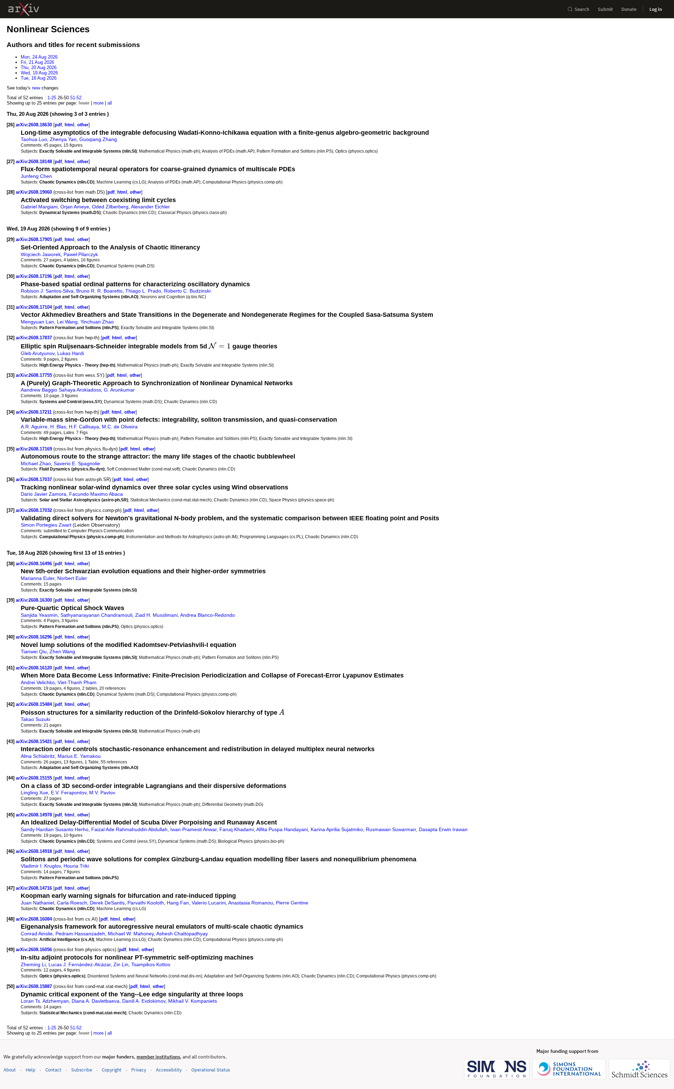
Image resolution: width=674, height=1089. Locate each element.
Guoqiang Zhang (98, 139)
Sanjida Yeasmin (39, 615)
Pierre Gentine (292, 903)
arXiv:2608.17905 (34, 239)
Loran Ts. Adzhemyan (45, 1001)
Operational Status (210, 1070)
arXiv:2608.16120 (34, 667)
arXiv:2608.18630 (34, 124)
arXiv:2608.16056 (34, 949)
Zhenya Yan (63, 139)
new (36, 88)
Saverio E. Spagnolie (77, 463)
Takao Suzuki (35, 719)
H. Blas (58, 426)
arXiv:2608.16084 (34, 919)
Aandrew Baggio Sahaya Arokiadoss (61, 390)
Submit (605, 9)
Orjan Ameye (74, 206)
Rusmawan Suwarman (391, 829)
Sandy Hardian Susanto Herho (54, 829)
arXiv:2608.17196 (34, 276)
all (109, 103)
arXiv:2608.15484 (34, 704)
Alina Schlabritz (38, 756)
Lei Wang (67, 322)
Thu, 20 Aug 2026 (39, 67)
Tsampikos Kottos (150, 964)
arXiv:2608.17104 (34, 307)
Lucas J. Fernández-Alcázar (79, 964)
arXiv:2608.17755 (34, 375)
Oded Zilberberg (110, 206)
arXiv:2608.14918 (34, 851)
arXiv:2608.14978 (34, 814)
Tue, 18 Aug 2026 (39, 78)
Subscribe (81, 1070)
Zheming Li (33, 964)
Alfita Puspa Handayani (282, 829)
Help (30, 1070)
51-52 (75, 97)
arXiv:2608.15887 (34, 986)
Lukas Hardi (70, 353)
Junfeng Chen (36, 176)
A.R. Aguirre (34, 426)
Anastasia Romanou (250, 903)
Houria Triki (76, 866)
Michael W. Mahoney (131, 933)
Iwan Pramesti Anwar (193, 829)
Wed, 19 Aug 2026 (39, 72)
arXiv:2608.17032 (34, 510)
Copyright (111, 1070)
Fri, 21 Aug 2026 (37, 62)
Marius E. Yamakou (79, 756)
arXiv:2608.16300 (34, 600)
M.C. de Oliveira (120, 426)
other (82, 124)
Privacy (138, 1070)
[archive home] (23, 9)
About (10, 1070)
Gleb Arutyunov (37, 353)
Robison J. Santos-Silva (47, 291)
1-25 (51, 97)
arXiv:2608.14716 (34, 888)
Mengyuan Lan (37, 322)
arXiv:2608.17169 (34, 449)
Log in (655, 9)
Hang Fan (178, 903)
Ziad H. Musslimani (156, 615)
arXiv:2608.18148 (34, 161)
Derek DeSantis (107, 903)
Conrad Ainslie (37, 933)
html (69, 124)
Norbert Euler (72, 578)
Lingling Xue (34, 792)
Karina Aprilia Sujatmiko (337, 829)
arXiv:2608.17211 (34, 412)
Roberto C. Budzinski (187, 291)
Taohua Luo (34, 139)
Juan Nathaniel (37, 903)
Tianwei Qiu (34, 651)
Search (582, 9)
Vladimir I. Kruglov (41, 866)
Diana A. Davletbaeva (95, 1001)
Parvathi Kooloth (145, 903)
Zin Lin (120, 964)
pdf (58, 124)
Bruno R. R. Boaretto (99, 291)
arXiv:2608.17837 (34, 337)
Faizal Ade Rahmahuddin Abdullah (129, 829)
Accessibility (168, 1070)
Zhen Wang (62, 651)
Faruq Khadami (236, 829)
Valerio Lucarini (209, 903)
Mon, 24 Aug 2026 (39, 57)
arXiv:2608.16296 (34, 637)
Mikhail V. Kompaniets (192, 1001)
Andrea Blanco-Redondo (207, 615)
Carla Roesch (72, 903)
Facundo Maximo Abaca (96, 494)
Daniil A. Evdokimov (143, 1001)
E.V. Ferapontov (68, 792)
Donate (628, 9)
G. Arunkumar (119, 390)
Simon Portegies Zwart (46, 525)
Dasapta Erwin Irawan (443, 829)
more (98, 103)
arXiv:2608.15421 (34, 741)
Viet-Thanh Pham (77, 682)
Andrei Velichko (38, 682)
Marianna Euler (37, 578)
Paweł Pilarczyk (81, 254)
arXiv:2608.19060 (34, 192)
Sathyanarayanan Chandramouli (96, 615)
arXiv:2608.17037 (34, 479)
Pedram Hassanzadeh (80, 933)
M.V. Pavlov (102, 792)
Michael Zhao (36, 463)
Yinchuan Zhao (97, 322)
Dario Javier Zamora (43, 494)
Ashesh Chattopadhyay (182, 933)
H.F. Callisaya (84, 426)
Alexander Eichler (150, 206)
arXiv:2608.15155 (34, 778)
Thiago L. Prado (143, 291)
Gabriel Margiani (39, 206)
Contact (53, 1070)
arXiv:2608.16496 (34, 563)
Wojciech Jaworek (41, 254)
